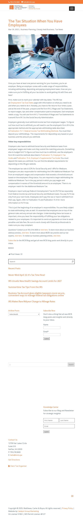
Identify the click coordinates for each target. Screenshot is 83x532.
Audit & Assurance (15, 410)
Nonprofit (47, 389)
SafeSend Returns (33, 472)
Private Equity (48, 393)
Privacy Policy (67, 508)
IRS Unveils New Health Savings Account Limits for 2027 (35, 281)
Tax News (59, 29)
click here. (44, 230)
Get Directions (14, 460)
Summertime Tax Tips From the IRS (25, 287)
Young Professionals (16, 385)
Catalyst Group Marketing (28, 511)
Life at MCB (13, 381)
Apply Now (12, 397)
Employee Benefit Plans (17, 418)
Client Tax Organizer (18, 466)
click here (56, 236)
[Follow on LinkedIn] (68, 520)
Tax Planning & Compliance (19, 426)
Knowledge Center (50, 407)
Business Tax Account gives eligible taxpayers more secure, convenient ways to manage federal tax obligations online (36, 294)
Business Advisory (15, 414)
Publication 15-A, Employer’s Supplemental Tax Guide (38, 158)
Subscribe (12, 240)
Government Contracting (53, 385)
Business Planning (28, 29)
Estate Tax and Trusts (52, 381)
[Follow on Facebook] (60, 520)
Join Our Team (14, 378)
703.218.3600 (15, 2)
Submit (46, 432)
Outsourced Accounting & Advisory (22, 422)
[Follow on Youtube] (73, 520)
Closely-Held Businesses (53, 378)
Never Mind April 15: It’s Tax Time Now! (26, 274)
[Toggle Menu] (72, 9)
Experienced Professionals (19, 393)
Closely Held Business (45, 29)
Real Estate (47, 397)
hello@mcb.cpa (16, 455)
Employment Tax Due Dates (22, 103)
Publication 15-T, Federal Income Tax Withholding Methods (34, 131)
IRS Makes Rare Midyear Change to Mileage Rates (31, 301)
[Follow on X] (64, 520)
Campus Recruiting (16, 389)
